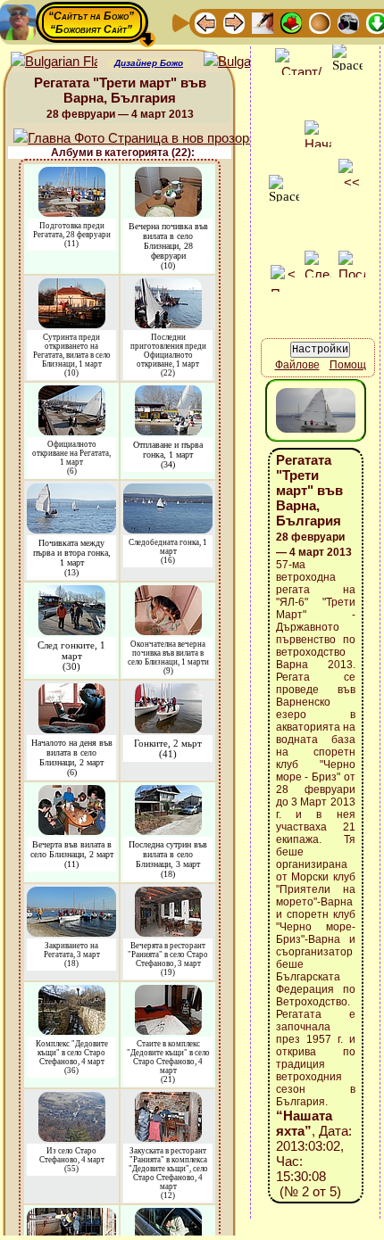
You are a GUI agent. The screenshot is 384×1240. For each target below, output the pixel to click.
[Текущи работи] (319, 21)
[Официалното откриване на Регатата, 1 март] (72, 393)
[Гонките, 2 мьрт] (168, 691)
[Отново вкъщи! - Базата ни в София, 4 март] (71, 1216)
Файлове (297, 365)
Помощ (348, 365)
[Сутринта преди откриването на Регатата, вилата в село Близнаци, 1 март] (72, 286)
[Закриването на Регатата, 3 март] (71, 895)
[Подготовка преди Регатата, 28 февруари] (72, 175)
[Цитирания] (291, 21)
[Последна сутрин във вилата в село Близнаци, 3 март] (168, 793)
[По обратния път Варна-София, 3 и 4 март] (168, 1216)
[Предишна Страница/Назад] (205, 21)
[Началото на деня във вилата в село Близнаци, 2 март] (72, 691)
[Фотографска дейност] (348, 21)
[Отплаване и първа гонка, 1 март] (168, 393)
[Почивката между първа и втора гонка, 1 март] (71, 492)
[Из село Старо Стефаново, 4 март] (72, 1100)
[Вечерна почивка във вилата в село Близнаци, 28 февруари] (168, 175)
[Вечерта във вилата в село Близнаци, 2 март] (72, 793)
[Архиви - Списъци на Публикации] (262, 21)
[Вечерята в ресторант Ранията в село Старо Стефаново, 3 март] (168, 895)
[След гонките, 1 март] (72, 593)
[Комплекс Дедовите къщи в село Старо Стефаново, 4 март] (72, 993)
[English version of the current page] (54, 62)
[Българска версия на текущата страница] (247, 62)
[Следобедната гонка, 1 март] (167, 492)
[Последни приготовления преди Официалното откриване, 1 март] (168, 286)
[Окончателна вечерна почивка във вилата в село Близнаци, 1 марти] (168, 593)
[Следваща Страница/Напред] (234, 21)
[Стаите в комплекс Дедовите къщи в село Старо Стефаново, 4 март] (168, 993)
